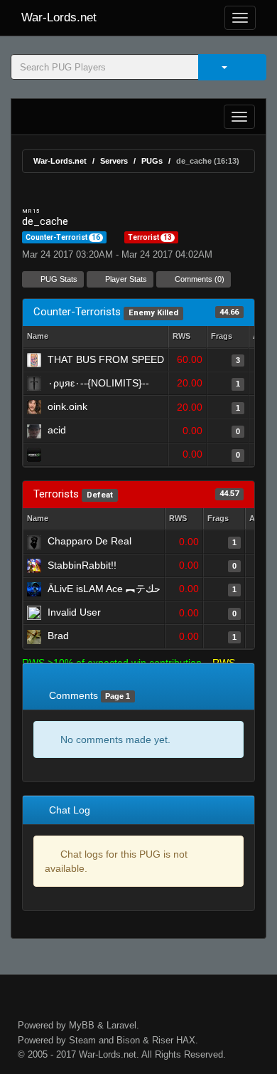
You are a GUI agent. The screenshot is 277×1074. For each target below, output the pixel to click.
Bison (128, 1040)
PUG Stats (57, 279)
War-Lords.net (59, 17)
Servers (114, 161)
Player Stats (125, 279)
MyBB (81, 1025)
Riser (162, 1040)
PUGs (152, 161)
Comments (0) (198, 279)
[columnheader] (187, 337)
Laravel (121, 1025)
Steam (82, 1040)
